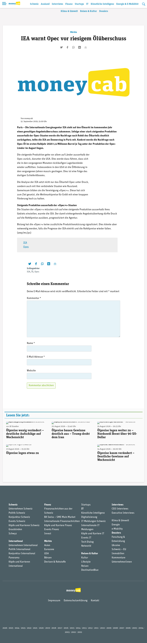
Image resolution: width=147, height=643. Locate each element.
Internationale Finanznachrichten (62, 521)
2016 (66, 628)
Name (31, 343)
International (16, 541)
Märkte (73, 32)
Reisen (84, 566)
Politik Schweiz (17, 513)
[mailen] (85, 47)
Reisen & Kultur (88, 11)
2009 (109, 628)
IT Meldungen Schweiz (93, 521)
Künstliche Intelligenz (102, 4)
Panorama (14, 558)
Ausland (45, 4)
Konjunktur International (22, 553)
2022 (29, 628)
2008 (115, 628)
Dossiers (103, 11)
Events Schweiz (17, 521)
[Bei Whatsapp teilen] (73, 47)
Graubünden (15, 529)
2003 (67, 632)
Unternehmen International (23, 545)
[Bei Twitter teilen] (61, 47)
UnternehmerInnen (122, 562)
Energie (116, 525)
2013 (84, 628)
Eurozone (49, 549)
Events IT (86, 538)
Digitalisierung (89, 517)
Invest (47, 533)
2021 (35, 628)
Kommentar (34, 298)
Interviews (57, 4)
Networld (86, 546)
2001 (80, 632)
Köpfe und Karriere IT (92, 533)
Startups (79, 4)
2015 (72, 628)
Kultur (84, 558)
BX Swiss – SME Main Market (59, 517)
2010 (102, 628)
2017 (60, 628)
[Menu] (4, 4)
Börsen (48, 558)
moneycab (28, 118)
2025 (11, 628)
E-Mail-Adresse (36, 357)
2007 (121, 628)
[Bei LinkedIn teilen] (79, 47)
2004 (141, 628)
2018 (54, 628)
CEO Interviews (120, 509)
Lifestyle (86, 562)
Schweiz (34, 4)
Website (31, 370)
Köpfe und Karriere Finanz (58, 525)
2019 (47, 628)
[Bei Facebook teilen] (67, 47)
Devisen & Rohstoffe (55, 562)
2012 (90, 628)
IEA (25, 243)
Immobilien (118, 553)
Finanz (68, 4)
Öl (32, 272)
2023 (23, 628)
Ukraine (116, 545)
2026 (5, 628)
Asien (47, 545)
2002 (73, 632)
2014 (78, 628)
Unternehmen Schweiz (20, 509)
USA (46, 553)
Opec (26, 247)
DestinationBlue (89, 570)
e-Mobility (117, 529)
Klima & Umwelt (69, 11)
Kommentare (118, 558)
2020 (41, 628)
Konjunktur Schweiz (19, 517)
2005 (134, 628)
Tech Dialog (87, 542)
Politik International (19, 549)
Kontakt (95, 600)
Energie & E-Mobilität (127, 4)
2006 (128, 628)
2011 (96, 628)
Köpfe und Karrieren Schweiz (24, 525)
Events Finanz (51, 529)
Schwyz (13, 533)
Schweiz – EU (119, 549)
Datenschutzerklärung (75, 600)
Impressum (54, 600)
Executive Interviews (123, 513)
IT (87, 4)
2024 (17, 628)
